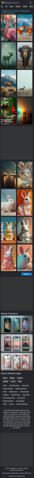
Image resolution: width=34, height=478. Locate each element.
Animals (25, 6)
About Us (21, 470)
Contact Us (20, 468)
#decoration (25, 385)
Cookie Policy (15, 473)
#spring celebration (21, 388)
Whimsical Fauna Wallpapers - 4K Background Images (10, 2)
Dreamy (19, 378)
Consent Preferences (25, 473)
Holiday (5, 381)
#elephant (6, 395)
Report (26, 468)
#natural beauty (15, 395)
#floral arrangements (9, 398)
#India (5, 404)
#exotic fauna (21, 398)
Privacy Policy (6, 473)
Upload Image (13, 470)
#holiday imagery (14, 385)
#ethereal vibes (24, 391)
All (6, 6)
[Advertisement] (17, 143)
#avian (5, 385)
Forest (13, 381)
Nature (11, 6)
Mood (5, 378)
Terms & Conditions (10, 468)
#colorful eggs (20, 401)
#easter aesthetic (8, 388)
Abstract (18, 6)
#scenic (11, 404)
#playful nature (13, 391)
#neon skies (26, 395)
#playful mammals (8, 401)
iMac (19, 381)
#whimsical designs (22, 404)
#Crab (4, 391)
